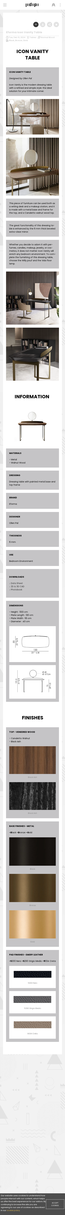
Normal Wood (48, 37)
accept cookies (55, 1204)
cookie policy (13, 1210)
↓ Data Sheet (16, 583)
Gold (25, 40)
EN (36, 24)
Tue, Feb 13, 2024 (17, 37)
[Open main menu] (60, 5)
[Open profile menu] (53, 4)
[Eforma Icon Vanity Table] (32, 100)
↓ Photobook (15, 589)
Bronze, (19, 40)
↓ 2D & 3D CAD (16, 586)
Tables (33, 37)
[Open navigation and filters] (5, 5)
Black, (12, 40)
